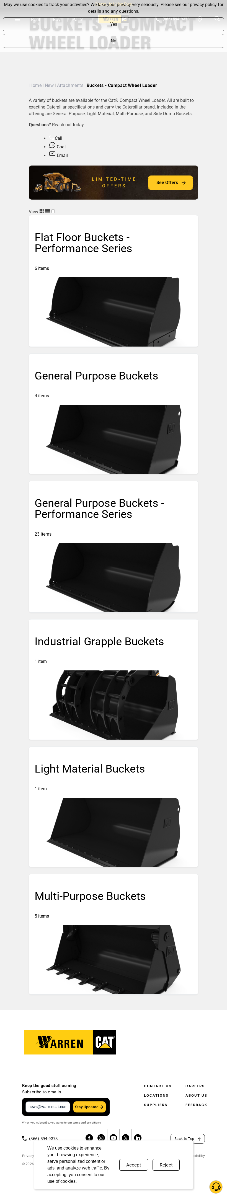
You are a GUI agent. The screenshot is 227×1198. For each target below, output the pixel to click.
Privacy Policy (33, 1156)
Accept (133, 1165)
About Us (196, 1095)
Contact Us (158, 1086)
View (34, 211)
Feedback (196, 1105)
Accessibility (195, 1156)
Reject (166, 1165)
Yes (113, 24)
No (113, 40)
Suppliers (155, 1105)
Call (58, 138)
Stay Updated (87, 1107)
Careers (195, 1086)
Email (62, 155)
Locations (156, 1095)
